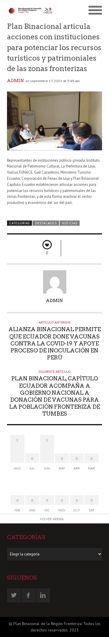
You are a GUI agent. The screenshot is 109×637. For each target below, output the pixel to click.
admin (15, 80)
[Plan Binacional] (31, 10)
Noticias (69, 223)
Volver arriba (52, 519)
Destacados (46, 223)
